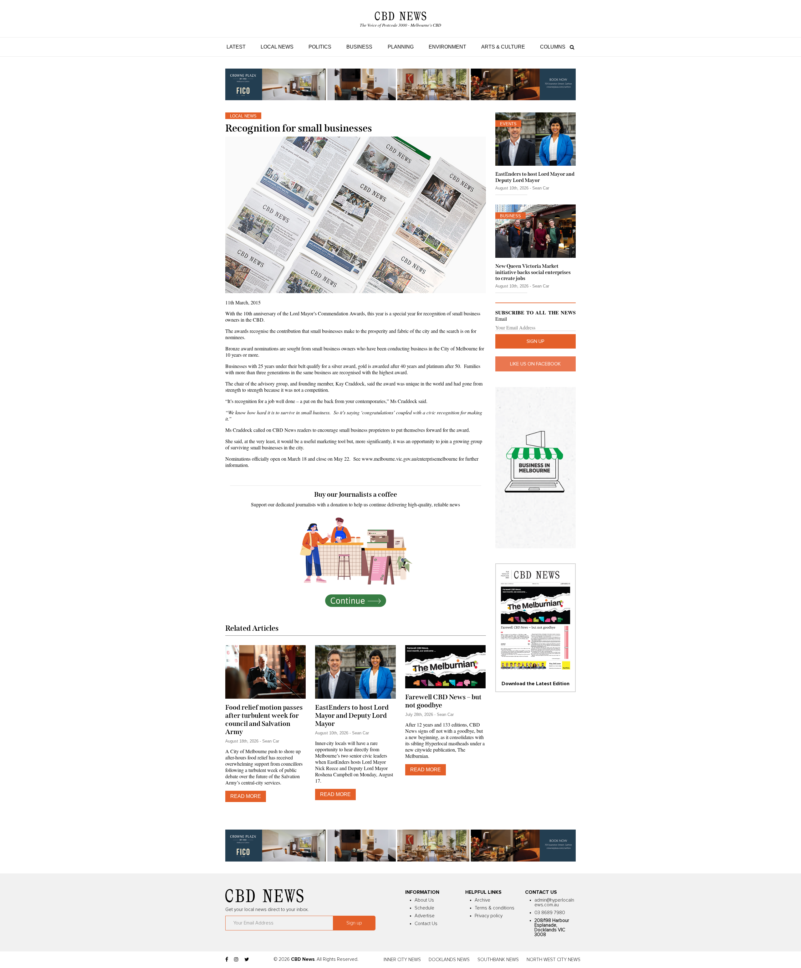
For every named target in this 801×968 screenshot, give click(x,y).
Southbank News (498, 959)
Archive (482, 900)
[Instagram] (236, 959)
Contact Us (426, 923)
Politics (320, 46)
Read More (245, 796)
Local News (277, 46)
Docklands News (449, 959)
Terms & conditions (494, 908)
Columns (552, 46)
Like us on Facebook (535, 364)
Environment (447, 46)
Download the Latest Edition (535, 684)
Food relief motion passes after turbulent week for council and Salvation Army (264, 719)
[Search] (570, 47)
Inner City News (402, 959)
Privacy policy (489, 916)
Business (359, 46)
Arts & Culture (503, 46)
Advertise (425, 916)
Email (501, 319)
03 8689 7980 (549, 912)
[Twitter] (246, 959)
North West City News (553, 959)
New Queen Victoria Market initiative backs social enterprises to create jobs (533, 272)
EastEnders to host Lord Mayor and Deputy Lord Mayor (352, 715)
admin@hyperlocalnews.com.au (554, 902)
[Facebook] (226, 959)
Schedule (424, 908)
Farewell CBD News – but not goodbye (443, 701)
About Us (424, 900)
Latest (236, 46)
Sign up (535, 341)
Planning (401, 46)
